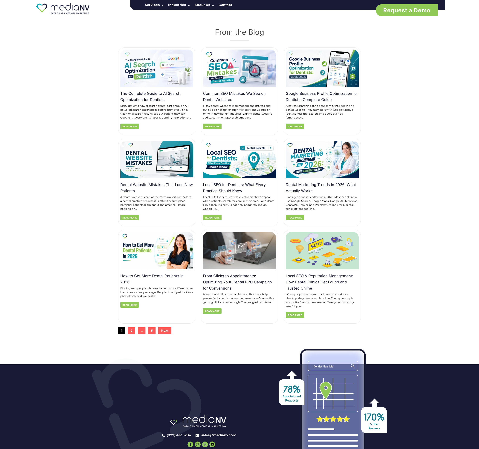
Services (152, 5)
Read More (129, 126)
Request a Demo (406, 10)
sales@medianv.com (218, 435)
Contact (225, 5)
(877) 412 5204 (179, 435)
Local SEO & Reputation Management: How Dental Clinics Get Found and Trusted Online (319, 282)
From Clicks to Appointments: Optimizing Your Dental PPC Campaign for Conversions (237, 282)
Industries (177, 5)
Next (164, 330)
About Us (202, 5)
